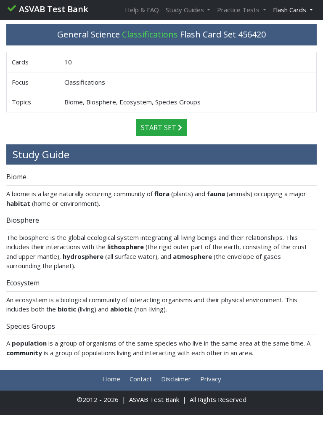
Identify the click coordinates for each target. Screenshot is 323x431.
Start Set (159, 127)
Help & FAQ (142, 9)
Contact (141, 379)
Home (111, 379)
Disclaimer (176, 379)
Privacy (210, 379)
